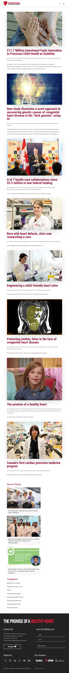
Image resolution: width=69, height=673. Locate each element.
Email (39, 639)
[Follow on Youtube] (24, 661)
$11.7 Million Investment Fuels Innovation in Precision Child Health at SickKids (34, 52)
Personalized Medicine (17, 60)
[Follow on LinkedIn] (15, 661)
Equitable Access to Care (43, 58)
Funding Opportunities (13, 411)
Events (9, 590)
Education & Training (42, 409)
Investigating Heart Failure (44, 123)
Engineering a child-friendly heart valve (32, 286)
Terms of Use (39, 668)
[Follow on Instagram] (10, 661)
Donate (11, 647)
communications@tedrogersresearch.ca (15, 640)
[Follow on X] (5, 661)
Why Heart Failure (56, 241)
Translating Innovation (52, 411)
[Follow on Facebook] (20, 661)
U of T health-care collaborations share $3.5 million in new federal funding (32, 181)
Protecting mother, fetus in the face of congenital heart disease (31, 340)
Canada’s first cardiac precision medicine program (33, 464)
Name (40, 635)
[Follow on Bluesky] (29, 661)
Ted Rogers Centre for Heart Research (18, 58)
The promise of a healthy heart (27, 404)
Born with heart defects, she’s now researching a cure (29, 235)
